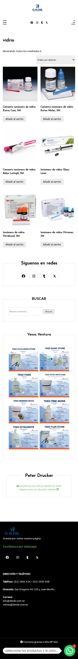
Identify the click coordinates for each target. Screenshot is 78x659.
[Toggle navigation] (5, 23)
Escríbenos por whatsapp (20, 546)
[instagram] (37, 22)
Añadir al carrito (14, 118)
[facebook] (31, 22)
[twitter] (47, 22)
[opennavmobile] (73, 23)
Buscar (48, 311)
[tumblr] (42, 22)
